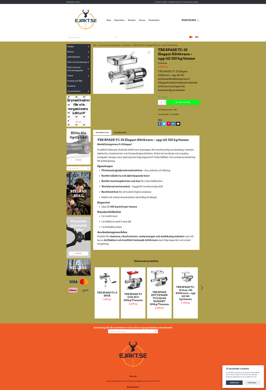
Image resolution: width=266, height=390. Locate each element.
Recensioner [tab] (120, 132)
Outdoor (71, 86)
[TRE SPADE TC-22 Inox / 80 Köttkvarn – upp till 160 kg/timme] (185, 276)
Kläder (70, 46)
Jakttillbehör (73, 57)
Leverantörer (74, 91)
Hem (109, 20)
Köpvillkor (119, 20)
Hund (70, 75)
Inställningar (252, 382)
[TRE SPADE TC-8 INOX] (107, 279)
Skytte (70, 52)
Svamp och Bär (74, 81)
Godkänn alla (234, 382)
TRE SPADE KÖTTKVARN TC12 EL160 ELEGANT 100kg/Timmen (159, 298)
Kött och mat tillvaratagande (75, 69)
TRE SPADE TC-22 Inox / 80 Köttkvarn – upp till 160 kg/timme (185, 293)
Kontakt (131, 20)
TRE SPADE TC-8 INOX (107, 294)
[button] (201, 287)
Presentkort (153, 20)
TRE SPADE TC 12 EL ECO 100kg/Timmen (133, 297)
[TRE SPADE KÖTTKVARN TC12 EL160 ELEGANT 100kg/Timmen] (159, 279)
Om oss (142, 20)
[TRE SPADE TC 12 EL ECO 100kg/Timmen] (133, 280)
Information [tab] (102, 132)
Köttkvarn (127, 45)
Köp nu (79, 122)
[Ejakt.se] (85, 19)
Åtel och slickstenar (77, 62)
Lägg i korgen (184, 102)
